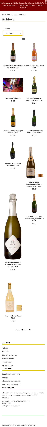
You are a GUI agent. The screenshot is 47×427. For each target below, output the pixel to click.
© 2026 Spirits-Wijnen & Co (11, 425)
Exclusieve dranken (9, 355)
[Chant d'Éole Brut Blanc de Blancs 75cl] (13, 52)
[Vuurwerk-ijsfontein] (13, 85)
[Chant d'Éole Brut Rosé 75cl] (34, 52)
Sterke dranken (8, 358)
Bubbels (11, 14)
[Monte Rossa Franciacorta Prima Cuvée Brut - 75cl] (34, 159)
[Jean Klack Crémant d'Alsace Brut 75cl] (34, 118)
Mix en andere (7, 366)
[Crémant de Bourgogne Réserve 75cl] (13, 118)
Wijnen (5, 348)
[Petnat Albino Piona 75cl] (13, 293)
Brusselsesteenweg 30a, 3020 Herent (16, 401)
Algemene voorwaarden (11, 381)
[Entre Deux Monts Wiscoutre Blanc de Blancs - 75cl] (13, 226)
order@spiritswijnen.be (11, 406)
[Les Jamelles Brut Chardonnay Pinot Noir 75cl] (34, 203)
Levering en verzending (11, 374)
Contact (5, 377)
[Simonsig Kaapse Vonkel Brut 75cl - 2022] (34, 85)
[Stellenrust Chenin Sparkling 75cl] (13, 150)
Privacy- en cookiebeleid (11, 384)
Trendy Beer (6, 362)
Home (4, 14)
